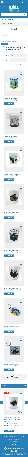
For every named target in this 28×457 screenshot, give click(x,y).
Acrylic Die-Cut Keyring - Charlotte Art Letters (12, 327)
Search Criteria (4, 33)
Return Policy (13, 436)
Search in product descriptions (10, 41)
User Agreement (13, 454)
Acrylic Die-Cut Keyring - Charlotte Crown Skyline (12, 365)
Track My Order (14, 441)
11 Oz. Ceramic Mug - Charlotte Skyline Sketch (12, 137)
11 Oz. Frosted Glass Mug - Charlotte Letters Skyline (12, 175)
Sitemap (10, 439)
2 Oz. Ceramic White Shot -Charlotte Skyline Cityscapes (13, 251)
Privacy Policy (20, 454)
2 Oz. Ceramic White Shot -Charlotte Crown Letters (12, 213)
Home (4, 24)
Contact (21, 436)
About (6, 436)
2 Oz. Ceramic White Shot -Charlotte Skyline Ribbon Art (13, 289)
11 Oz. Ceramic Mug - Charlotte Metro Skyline (11, 99)
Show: (7, 60)
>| (19, 375)
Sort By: (7, 55)
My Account (17, 439)
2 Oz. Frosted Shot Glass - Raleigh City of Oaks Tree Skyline (12, 419)
